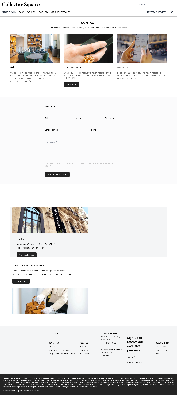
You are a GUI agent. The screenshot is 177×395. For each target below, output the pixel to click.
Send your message (57, 174)
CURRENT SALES (9, 12)
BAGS (21, 12)
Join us (83, 347)
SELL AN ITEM (21, 281)
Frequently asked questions (62, 354)
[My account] (174, 4)
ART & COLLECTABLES (60, 12)
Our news (84, 350)
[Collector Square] (20, 5)
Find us (52, 347)
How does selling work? (59, 350)
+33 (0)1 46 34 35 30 (47, 75)
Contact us (54, 343)
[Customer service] (157, 4)
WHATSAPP (71, 84)
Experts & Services (156, 12)
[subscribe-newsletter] (149, 357)
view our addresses (118, 28)
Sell (173, 12)
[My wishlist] (163, 4)
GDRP (158, 354)
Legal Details (161, 347)
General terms (162, 343)
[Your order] (169, 4)
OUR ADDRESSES (26, 255)
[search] (135, 3)
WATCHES (31, 12)
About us (84, 343)
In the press (85, 354)
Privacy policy (162, 350)
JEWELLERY (43, 12)
